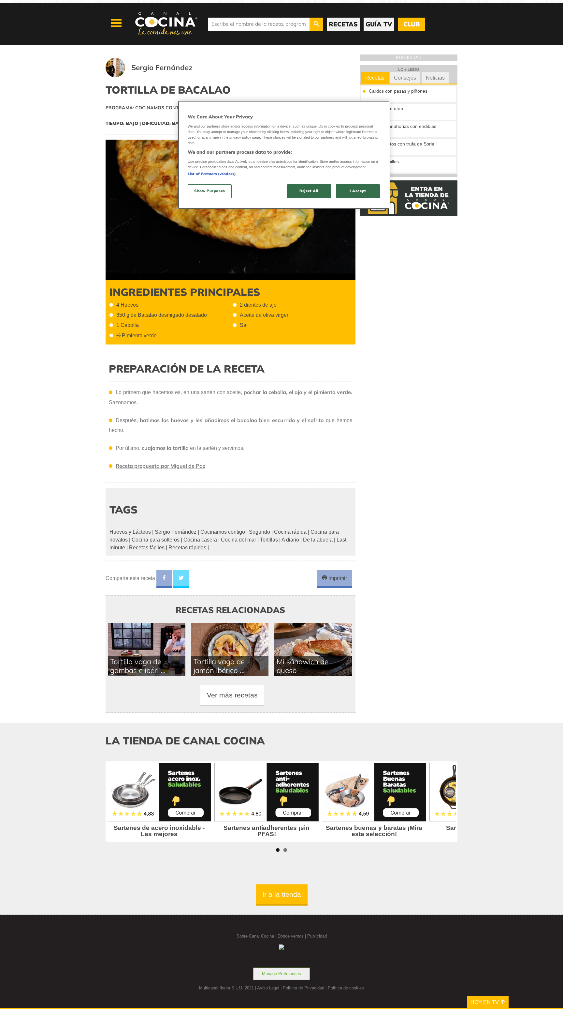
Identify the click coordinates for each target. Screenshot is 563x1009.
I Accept (358, 191)
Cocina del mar (238, 540)
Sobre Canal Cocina (255, 936)
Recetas (374, 78)
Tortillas (269, 540)
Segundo (259, 532)
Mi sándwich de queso (302, 666)
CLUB (411, 24)
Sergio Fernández (175, 532)
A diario (290, 540)
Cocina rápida (290, 532)
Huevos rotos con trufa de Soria (401, 143)
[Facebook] (164, 579)
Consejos (405, 78)
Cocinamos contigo (222, 532)
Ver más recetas (232, 695)
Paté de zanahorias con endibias (402, 126)
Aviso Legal (268, 988)
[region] (284, 155)
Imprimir (337, 578)
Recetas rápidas (187, 547)
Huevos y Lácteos (130, 532)
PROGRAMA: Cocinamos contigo (146, 108)
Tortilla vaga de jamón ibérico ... (219, 666)
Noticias (435, 78)
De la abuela (318, 540)
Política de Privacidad (303, 988)
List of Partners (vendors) (212, 174)
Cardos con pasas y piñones (398, 91)
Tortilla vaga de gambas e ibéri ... (138, 666)
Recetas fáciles (147, 547)
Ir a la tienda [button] (281, 894)
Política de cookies (346, 988)
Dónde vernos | (292, 936)
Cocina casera (200, 540)
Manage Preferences (281, 973)
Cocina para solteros (156, 540)
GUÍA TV (379, 24)
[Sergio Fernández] (157, 75)
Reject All (308, 191)
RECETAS (343, 24)
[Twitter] (181, 579)
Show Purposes (209, 191)
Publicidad (317, 936)
